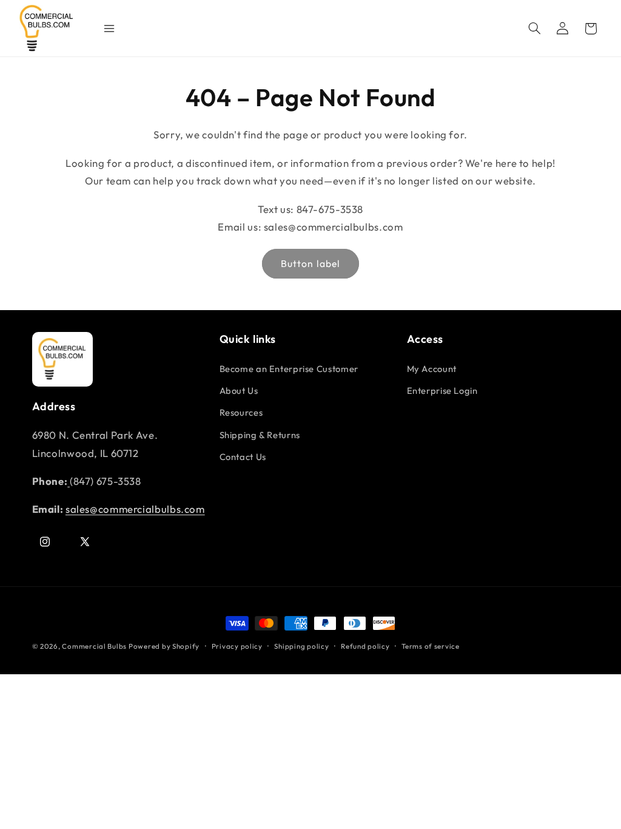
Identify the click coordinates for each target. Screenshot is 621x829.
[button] (534, 28)
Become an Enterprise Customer (289, 368)
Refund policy (365, 646)
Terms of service (430, 646)
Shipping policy (301, 646)
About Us (239, 390)
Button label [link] (310, 263)
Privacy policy (237, 646)
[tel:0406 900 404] (68, 481)
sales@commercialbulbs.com (135, 508)
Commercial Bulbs (95, 646)
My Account (432, 368)
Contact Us (243, 456)
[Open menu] (103, 28)
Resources (241, 412)
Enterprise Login (442, 390)
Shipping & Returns (260, 435)
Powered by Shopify (164, 646)
